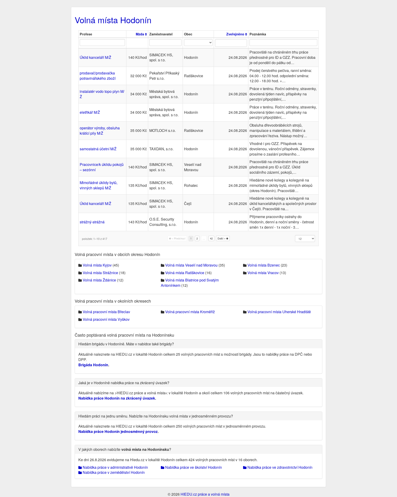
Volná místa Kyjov (97, 265)
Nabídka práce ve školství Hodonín (193, 467)
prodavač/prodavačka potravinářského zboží (98, 75)
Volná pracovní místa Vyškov (106, 319)
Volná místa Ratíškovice (184, 272)
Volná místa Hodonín (113, 20)
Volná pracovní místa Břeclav (106, 311)
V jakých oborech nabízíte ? (124, 449)
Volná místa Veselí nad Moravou (191, 265)
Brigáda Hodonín (93, 364)
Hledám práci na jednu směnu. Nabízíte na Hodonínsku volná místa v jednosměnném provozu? (155, 416)
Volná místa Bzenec (263, 265)
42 (211, 238)
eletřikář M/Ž (90, 112)
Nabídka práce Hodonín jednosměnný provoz (118, 431)
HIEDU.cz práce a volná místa (205, 494)
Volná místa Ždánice (99, 280)
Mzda (140, 34)
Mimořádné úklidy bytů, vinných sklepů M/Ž (98, 185)
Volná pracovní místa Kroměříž (190, 311)
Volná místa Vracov (263, 272)
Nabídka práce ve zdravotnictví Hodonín (279, 467)
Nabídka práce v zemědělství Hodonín (113, 472)
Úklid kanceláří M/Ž (95, 57)
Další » (222, 238)
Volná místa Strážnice (100, 272)
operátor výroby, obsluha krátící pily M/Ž (100, 130)
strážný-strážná (92, 221)
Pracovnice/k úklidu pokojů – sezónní (102, 167)
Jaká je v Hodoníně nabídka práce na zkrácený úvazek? (123, 382)
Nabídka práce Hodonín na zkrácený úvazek (116, 398)
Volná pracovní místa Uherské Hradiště (279, 311)
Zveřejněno (235, 34)
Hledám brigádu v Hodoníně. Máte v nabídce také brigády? (126, 343)
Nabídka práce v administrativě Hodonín (115, 467)
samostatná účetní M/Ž (98, 148)
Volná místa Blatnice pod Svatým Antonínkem (190, 282)
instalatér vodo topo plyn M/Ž (102, 94)
